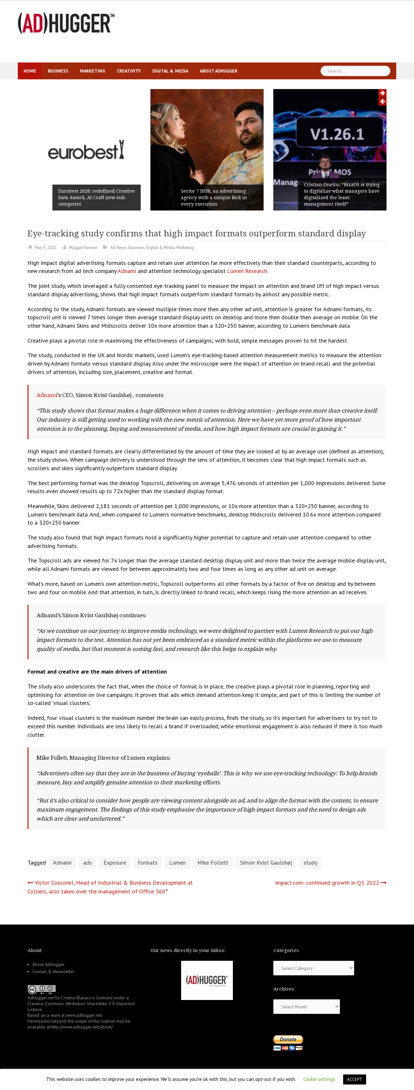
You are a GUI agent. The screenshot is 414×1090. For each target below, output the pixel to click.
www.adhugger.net (84, 1015)
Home (30, 71)
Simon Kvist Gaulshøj (266, 862)
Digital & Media (170, 71)
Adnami (126, 271)
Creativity (129, 71)
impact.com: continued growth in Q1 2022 (327, 882)
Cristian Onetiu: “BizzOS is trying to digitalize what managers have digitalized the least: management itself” (342, 194)
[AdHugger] (66, 22)
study (310, 862)
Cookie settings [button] (319, 1079)
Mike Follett (212, 862)
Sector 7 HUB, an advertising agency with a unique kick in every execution (214, 197)
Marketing (92, 71)
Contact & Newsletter (53, 971)
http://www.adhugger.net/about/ (82, 1027)
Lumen (177, 862)
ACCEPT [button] (354, 1079)
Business (58, 71)
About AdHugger (218, 71)
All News (118, 247)
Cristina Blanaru (76, 998)
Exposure (115, 862)
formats (148, 862)
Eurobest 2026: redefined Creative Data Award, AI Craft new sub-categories (96, 197)
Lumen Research (247, 271)
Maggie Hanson (83, 247)
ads (87, 862)
